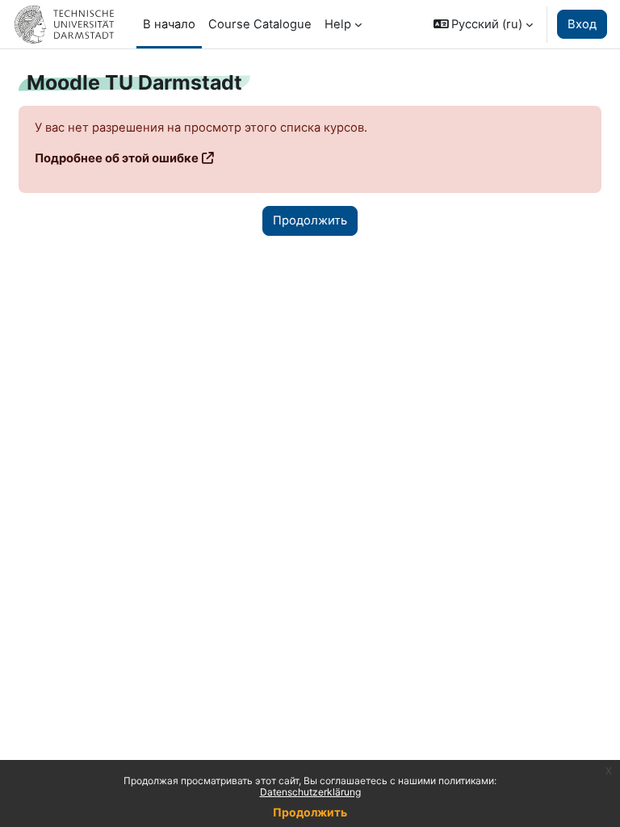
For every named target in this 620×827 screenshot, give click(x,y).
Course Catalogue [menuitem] (260, 24)
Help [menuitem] (338, 24)
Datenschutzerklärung (310, 792)
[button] (483, 24)
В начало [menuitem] (169, 24)
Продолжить (310, 812)
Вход (582, 24)
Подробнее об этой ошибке (117, 158)
